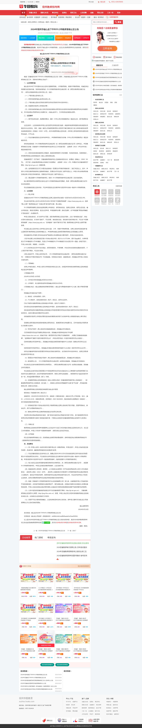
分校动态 (44, 17)
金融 (91, 12)
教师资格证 (91, 708)
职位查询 (85, 543)
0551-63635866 (117, 2)
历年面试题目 (82, 547)
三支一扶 (110, 12)
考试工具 (96, 186)
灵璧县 (106, 102)
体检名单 (116, 116)
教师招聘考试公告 (59, 44)
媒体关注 (115, 705)
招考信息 (23, 17)
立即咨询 (107, 48)
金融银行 (102, 160)
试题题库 (37, 17)
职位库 (73, 705)
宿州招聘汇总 (98, 95)
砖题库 (68, 705)
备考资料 (30, 17)
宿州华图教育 (26, 698)
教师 (47, 22)
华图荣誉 (115, 701)
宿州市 (95, 102)
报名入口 (95, 114)
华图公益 (108, 705)
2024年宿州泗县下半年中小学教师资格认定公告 (51, 530)
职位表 (77, 17)
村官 (107, 162)
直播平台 (75, 701)
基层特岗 (95, 162)
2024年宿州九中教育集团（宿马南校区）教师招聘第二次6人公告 (39, 686)
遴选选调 (116, 160)
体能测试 (102, 116)
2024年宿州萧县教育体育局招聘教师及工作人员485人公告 (37, 680)
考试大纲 (102, 111)
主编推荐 (115, 65)
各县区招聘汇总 (99, 99)
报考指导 (115, 137)
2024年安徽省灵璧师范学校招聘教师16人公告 (33, 683)
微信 (95, 17)
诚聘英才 (116, 714)
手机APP (75, 708)
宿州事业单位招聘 (100, 134)
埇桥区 (95, 105)
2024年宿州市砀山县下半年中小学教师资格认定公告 (108, 69)
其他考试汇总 (99, 157)
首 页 (23, 12)
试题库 (83, 17)
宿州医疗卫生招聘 (100, 145)
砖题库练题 (119, 186)
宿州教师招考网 (51, 6)
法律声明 (115, 708)
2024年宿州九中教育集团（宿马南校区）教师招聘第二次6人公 (108, 85)
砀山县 (101, 102)
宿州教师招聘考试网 (36, 50)
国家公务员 (44, 12)
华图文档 (68, 708)
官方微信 (68, 711)
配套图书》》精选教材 (63, 38)
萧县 (116, 102)
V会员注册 (30, 2)
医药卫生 (73, 12)
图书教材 (54, 17)
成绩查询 (117, 114)
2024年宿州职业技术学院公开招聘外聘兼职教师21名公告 (36, 689)
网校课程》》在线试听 (46, 38)
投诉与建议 (109, 714)
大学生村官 (85, 714)
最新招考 (99, 65)
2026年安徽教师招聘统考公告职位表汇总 (72, 551)
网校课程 (68, 17)
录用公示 (95, 119)
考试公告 (53, 22)
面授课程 (61, 17)
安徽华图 (22, 2)
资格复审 (95, 116)
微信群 (102, 2)
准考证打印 (103, 114)
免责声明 (108, 711)
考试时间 (110, 114)
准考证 (95, 151)
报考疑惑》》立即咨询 (81, 38)
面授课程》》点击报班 (28, 38)
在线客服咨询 (113, 17)
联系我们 (101, 17)
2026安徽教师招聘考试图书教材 (68, 555)
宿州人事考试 (32, 22)
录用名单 (109, 154)
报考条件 (115, 111)
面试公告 (109, 116)
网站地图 (91, 2)
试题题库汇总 (99, 166)
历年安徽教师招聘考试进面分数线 (69, 543)
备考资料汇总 (99, 174)
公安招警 (83, 12)
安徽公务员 (33, 12)
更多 (118, 12)
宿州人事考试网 (29, 7)
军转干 (91, 714)
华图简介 (108, 701)
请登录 (37, 2)
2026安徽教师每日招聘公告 (67, 547)
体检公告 (102, 154)
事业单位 (55, 12)
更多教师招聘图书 (83, 566)
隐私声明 (115, 711)
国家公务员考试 (99, 122)
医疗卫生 (95, 171)
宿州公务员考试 (99, 108)
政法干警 (95, 160)
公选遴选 (90, 711)
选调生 (64, 12)
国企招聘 (98, 705)
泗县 (111, 102)
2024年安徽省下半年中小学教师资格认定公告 (33, 677)
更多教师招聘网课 (62, 664)
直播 (88, 17)
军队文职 (100, 12)
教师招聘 (84, 708)
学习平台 (68, 701)
